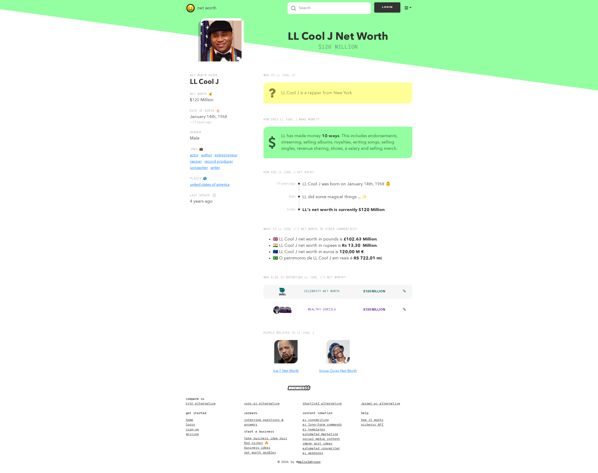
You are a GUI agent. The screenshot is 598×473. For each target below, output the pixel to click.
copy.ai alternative (262, 404)
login (190, 425)
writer (215, 168)
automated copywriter (321, 449)
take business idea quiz (265, 439)
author (206, 155)
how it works (372, 420)
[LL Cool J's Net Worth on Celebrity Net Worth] (404, 291)
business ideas (257, 448)
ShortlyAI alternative (322, 404)
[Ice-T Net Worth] (285, 351)
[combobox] (329, 8)
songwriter (199, 168)
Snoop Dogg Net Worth (338, 371)
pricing (192, 434)
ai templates (314, 430)
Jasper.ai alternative (380, 404)
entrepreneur (226, 155)
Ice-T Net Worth (286, 371)
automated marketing (320, 434)
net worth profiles (260, 453)
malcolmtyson (309, 462)
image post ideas (317, 444)
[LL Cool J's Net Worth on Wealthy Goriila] (404, 310)
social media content (321, 439)
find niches (253, 443)
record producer (218, 162)
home (189, 420)
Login (387, 7)
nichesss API (372, 425)
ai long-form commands (322, 425)
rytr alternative (201, 404)
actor (194, 155)
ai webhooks (313, 453)
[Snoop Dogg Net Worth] (338, 351)
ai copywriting (316, 420)
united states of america (209, 185)
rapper (196, 162)
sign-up (192, 430)
